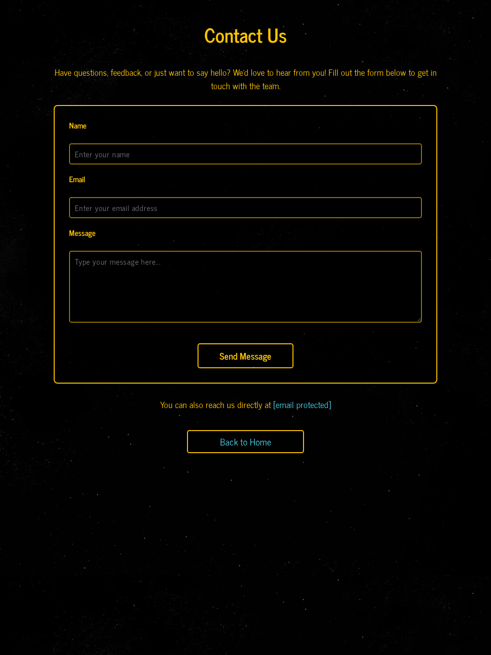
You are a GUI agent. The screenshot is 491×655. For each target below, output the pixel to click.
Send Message (245, 355)
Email (77, 179)
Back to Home (245, 441)
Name (77, 125)
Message (82, 232)
